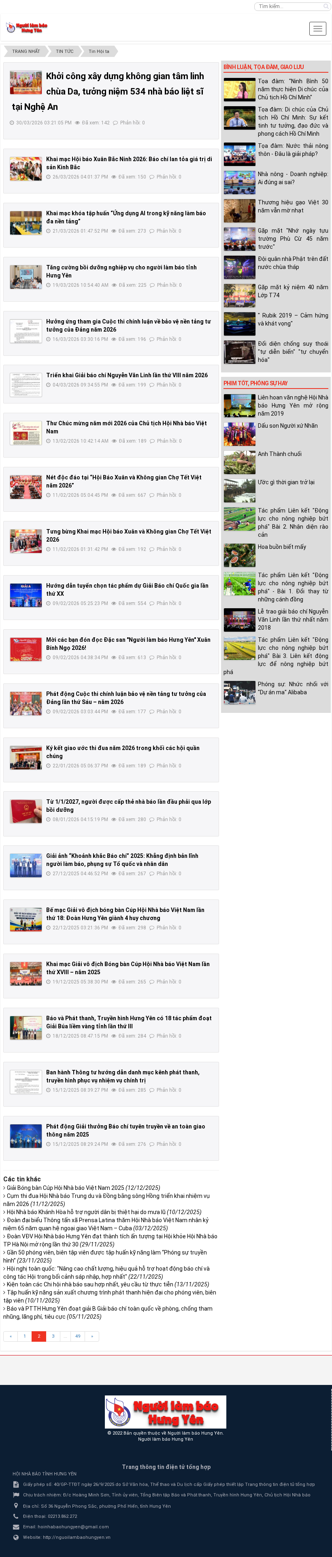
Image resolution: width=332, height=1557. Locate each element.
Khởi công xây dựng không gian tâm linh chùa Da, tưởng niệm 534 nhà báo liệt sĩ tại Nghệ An (108, 91)
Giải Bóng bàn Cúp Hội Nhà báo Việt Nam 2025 (83, 1188)
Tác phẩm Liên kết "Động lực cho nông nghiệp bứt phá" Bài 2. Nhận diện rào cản (293, 522)
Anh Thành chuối (280, 454)
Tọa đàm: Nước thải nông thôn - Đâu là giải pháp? (293, 150)
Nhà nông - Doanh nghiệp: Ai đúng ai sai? (293, 178)
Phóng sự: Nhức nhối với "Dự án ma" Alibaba (293, 688)
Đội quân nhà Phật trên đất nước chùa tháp (293, 263)
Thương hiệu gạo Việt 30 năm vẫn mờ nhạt (293, 206)
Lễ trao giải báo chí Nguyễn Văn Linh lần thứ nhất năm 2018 (293, 619)
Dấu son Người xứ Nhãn (288, 425)
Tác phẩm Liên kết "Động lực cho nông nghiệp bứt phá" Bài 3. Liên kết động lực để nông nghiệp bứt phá (275, 656)
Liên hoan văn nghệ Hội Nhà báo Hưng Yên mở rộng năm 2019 (293, 405)
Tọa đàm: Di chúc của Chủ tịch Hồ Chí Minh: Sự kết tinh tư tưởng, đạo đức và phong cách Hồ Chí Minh (293, 121)
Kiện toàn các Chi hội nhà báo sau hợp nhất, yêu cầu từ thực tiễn (108, 1284)
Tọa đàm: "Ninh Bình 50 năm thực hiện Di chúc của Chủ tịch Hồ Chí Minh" (293, 89)
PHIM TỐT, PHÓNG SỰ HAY (255, 383)
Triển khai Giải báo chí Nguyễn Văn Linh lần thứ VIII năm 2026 (127, 375)
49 (77, 1336)
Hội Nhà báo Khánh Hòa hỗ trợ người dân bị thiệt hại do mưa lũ (104, 1212)
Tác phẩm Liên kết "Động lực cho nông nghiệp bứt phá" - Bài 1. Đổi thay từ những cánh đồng (293, 587)
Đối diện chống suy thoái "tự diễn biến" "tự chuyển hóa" (293, 351)
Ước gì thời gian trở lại (286, 482)
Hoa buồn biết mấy (282, 547)
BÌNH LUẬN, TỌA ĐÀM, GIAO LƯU (263, 67)
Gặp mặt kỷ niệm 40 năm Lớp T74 (293, 291)
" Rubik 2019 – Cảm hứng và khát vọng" (293, 319)
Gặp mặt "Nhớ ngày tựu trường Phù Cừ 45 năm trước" (293, 238)
